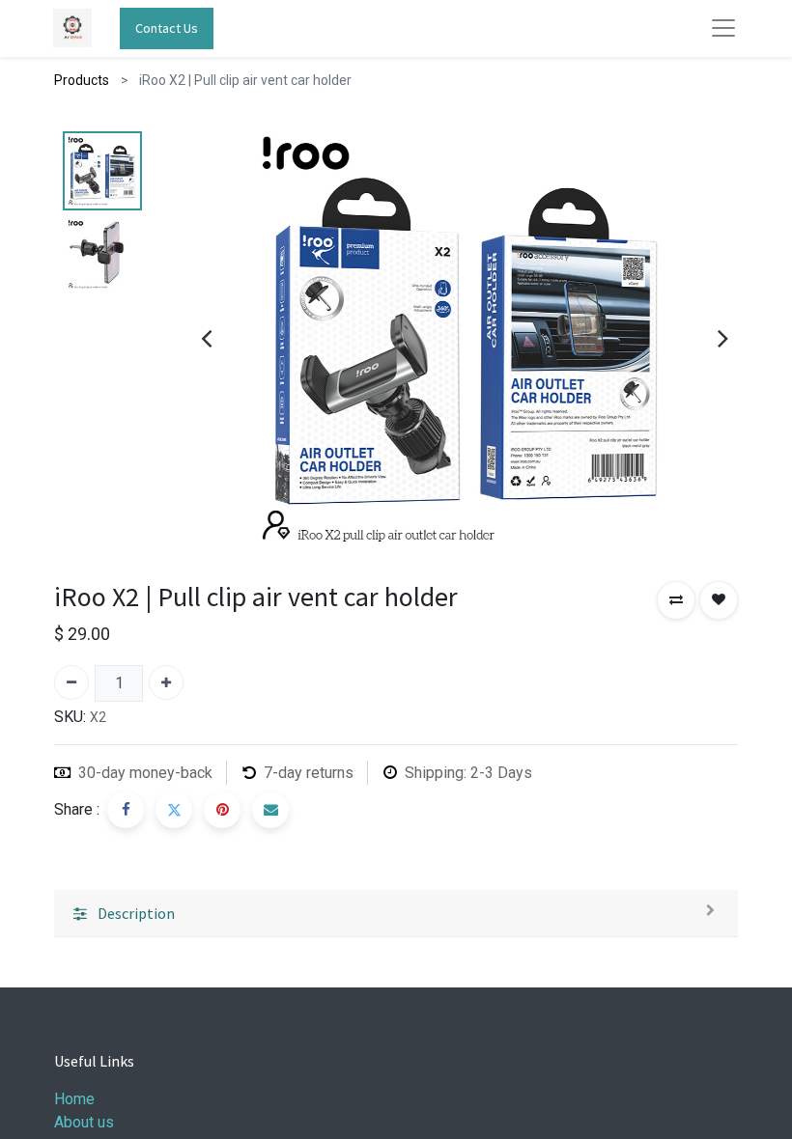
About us (84, 1122)
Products (81, 80)
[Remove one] (71, 682)
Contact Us (166, 28)
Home (74, 1099)
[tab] (396, 913)
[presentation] (206, 338)
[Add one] (166, 682)
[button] (676, 600)
